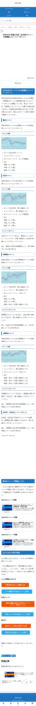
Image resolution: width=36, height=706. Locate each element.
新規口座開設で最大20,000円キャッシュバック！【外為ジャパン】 (18, 604)
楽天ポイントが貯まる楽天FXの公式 (16, 626)
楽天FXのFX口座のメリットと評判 (15, 632)
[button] (34, 21)
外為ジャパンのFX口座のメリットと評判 (17, 614)
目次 (16, 83)
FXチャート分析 (6, 655)
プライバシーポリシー (18, 700)
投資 (14, 655)
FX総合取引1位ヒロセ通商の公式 (15, 585)
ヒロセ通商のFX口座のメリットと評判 (16, 591)
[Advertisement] (18, 58)
